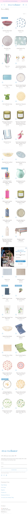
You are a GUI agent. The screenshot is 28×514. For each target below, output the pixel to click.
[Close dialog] (26, 248)
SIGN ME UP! (20, 261)
